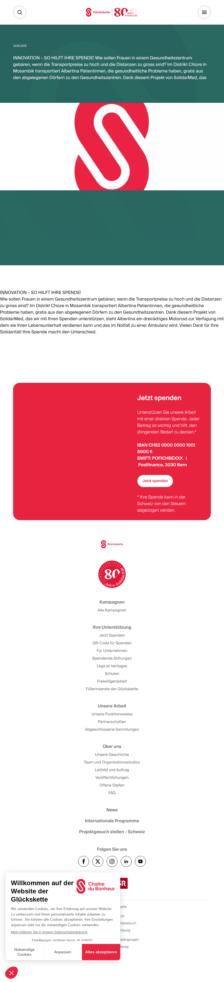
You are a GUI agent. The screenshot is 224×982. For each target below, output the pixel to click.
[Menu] (204, 12)
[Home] (112, 12)
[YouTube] (140, 861)
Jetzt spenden (155, 481)
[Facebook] (83, 861)
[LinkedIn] (126, 861)
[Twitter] (97, 861)
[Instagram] (112, 861)
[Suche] (19, 12)
